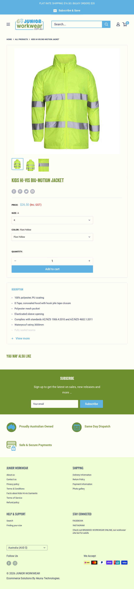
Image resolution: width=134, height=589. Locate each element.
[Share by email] (32, 191)
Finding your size (14, 525)
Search (10, 520)
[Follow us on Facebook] (9, 563)
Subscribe (91, 404)
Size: (15, 213)
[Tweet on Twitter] (26, 191)
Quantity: (17, 251)
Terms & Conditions (16, 488)
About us (11, 475)
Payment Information (82, 484)
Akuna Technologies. (48, 578)
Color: (21, 229)
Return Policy (79, 479)
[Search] (106, 24)
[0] (125, 24)
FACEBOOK (78, 520)
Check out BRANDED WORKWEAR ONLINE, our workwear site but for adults (99, 531)
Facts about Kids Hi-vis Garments (22, 493)
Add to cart (52, 269)
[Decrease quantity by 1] (15, 260)
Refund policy (13, 502)
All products (21, 39)
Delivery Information (82, 475)
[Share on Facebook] (14, 191)
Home (9, 39)
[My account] (118, 24)
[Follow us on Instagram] (15, 563)
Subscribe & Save (69, 10)
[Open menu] (8, 24)
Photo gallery (79, 488)
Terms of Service (14, 498)
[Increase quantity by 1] (89, 260)
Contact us (12, 479)
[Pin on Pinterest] (20, 191)
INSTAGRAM (78, 525)
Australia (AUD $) (17, 547)
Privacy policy (13, 484)
